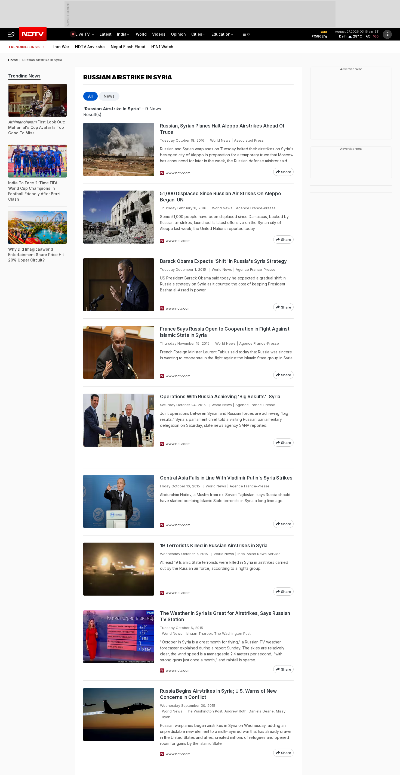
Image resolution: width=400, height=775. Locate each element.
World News (220, 140)
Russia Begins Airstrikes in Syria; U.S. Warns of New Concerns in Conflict (218, 694)
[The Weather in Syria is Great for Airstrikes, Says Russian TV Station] (118, 641)
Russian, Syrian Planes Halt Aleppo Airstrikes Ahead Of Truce (222, 129)
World (141, 34)
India (122, 34)
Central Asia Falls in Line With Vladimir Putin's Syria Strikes (226, 478)
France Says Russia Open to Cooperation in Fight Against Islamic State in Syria (225, 332)
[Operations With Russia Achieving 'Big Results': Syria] (118, 420)
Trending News (24, 76)
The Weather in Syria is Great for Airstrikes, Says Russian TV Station (225, 616)
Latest (106, 34)
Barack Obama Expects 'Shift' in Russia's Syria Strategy (223, 261)
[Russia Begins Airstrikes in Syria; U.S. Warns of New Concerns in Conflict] (118, 722)
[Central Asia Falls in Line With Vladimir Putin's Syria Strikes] (118, 501)
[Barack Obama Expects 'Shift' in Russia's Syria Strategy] (118, 284)
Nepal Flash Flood (128, 46)
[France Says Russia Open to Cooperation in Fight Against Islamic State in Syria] (118, 352)
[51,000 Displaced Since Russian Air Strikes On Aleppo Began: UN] (118, 217)
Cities (196, 34)
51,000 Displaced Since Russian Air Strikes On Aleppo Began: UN (220, 197)
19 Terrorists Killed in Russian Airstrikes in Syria (213, 545)
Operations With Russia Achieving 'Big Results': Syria (220, 396)
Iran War (61, 46)
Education (220, 34)
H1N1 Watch (162, 46)
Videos (158, 34)
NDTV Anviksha (90, 46)
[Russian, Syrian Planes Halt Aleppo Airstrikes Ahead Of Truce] (118, 149)
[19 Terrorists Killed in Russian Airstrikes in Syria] (118, 569)
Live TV (83, 34)
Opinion (178, 34)
